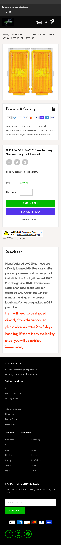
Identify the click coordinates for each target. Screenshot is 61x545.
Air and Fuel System (12, 444)
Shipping (10, 172)
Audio (32, 444)
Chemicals (34, 455)
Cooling (8, 460)
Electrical (8, 465)
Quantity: (11, 192)
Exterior (8, 475)
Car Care (8, 455)
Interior (33, 475)
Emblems (33, 465)
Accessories (9, 439)
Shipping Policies (11, 398)
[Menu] (56, 21)
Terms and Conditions (13, 393)
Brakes (33, 450)
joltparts (16, 374)
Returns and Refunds (13, 408)
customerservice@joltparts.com (16, 6)
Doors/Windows (36, 460)
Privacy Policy (10, 403)
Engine (7, 470)
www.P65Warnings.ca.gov (13, 238)
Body (7, 450)
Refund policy (10, 424)
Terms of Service (11, 419)
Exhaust (33, 470)
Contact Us (9, 414)
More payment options (30, 219)
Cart (7, 388)
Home (5, 34)
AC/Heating (35, 439)
